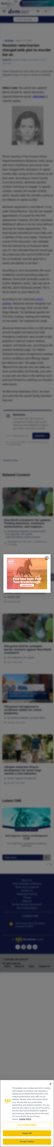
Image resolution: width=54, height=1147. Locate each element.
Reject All (27, 1133)
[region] (27, 1113)
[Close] (50, 1084)
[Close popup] (47, 558)
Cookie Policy (25, 1119)
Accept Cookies (27, 1141)
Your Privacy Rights (27, 1125)
